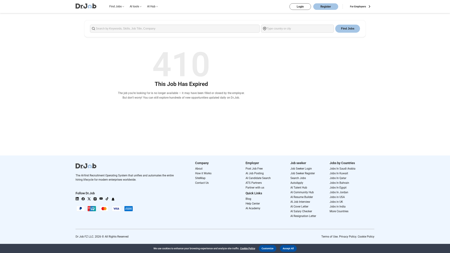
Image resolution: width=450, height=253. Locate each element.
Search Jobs (298, 178)
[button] (267, 248)
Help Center (253, 203)
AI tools (134, 6)
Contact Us (202, 182)
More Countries (339, 211)
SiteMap (200, 178)
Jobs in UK (336, 201)
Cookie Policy (366, 236)
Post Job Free (254, 168)
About (198, 168)
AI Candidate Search (258, 178)
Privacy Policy (347, 236)
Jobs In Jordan (339, 192)
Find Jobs (115, 6)
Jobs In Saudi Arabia (342, 168)
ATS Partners (254, 182)
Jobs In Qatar (338, 178)
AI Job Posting (255, 173)
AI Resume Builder (301, 197)
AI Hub (151, 6)
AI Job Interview (300, 201)
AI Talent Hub (298, 187)
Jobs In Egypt (338, 187)
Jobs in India (338, 206)
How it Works (203, 173)
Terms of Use (329, 236)
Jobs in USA (337, 197)
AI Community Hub (302, 192)
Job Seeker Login (301, 168)
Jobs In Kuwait (339, 173)
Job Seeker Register (302, 173)
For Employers (358, 6)
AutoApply (296, 182)
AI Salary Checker (301, 211)
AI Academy (253, 208)
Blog (248, 198)
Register (325, 6)
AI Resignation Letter (303, 216)
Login (300, 6)
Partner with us (255, 187)
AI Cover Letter (299, 206)
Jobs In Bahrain (339, 182)
